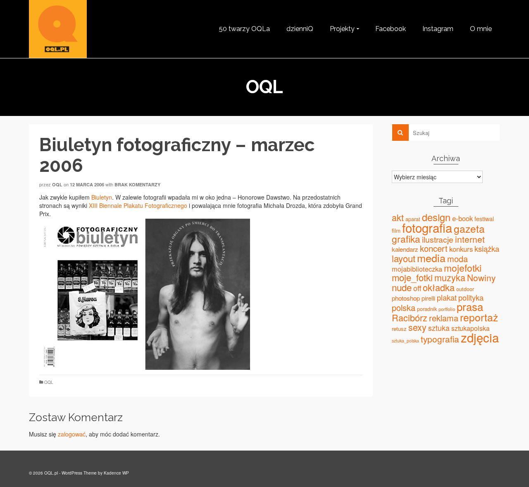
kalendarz (405, 249)
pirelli (428, 298)
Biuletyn (101, 197)
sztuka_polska (405, 341)
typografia (440, 339)
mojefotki (462, 268)
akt (398, 217)
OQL (48, 382)
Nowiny (481, 277)
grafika (406, 238)
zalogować (72, 434)
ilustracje (437, 239)
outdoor (465, 289)
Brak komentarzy (137, 184)
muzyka (449, 277)
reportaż (479, 317)
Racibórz (409, 317)
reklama (443, 318)
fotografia (427, 227)
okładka (439, 287)
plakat (447, 297)
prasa (470, 306)
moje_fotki (412, 277)
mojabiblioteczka (417, 269)
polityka (471, 297)
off (417, 288)
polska (403, 307)
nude (402, 287)
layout (403, 258)
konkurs (461, 249)
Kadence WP (116, 473)
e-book (462, 218)
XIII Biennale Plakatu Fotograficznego (138, 205)
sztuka (439, 328)
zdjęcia (480, 337)
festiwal (484, 219)
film (396, 230)
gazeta (469, 228)
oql (57, 184)
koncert (434, 248)
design (436, 217)
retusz (399, 329)
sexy (417, 327)
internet (470, 239)
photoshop (406, 298)
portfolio (446, 309)
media (431, 257)
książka (486, 248)
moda (457, 259)
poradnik (427, 309)
